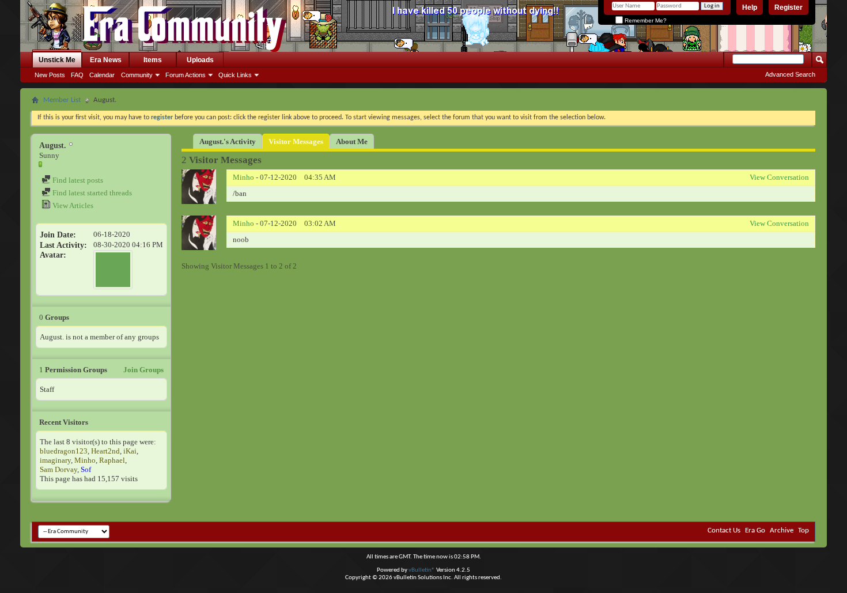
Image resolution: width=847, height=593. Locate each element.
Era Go (755, 530)
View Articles (72, 205)
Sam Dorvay (58, 469)
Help (749, 7)
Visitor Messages (296, 141)
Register (788, 7)
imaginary (55, 460)
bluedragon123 (64, 451)
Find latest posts (77, 180)
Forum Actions (185, 74)
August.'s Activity (227, 141)
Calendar (102, 74)
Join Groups (143, 369)
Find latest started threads (91, 192)
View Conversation (779, 177)
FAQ (77, 74)
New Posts (50, 74)
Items (152, 60)
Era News (106, 60)
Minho (85, 460)
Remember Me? (645, 20)
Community (137, 74)
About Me (352, 141)
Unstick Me (57, 60)
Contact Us (724, 530)
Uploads (200, 60)
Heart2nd (105, 451)
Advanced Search (790, 74)
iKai (130, 451)
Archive (781, 530)
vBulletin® (422, 570)
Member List (62, 100)
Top (803, 530)
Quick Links (235, 74)
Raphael (112, 460)
